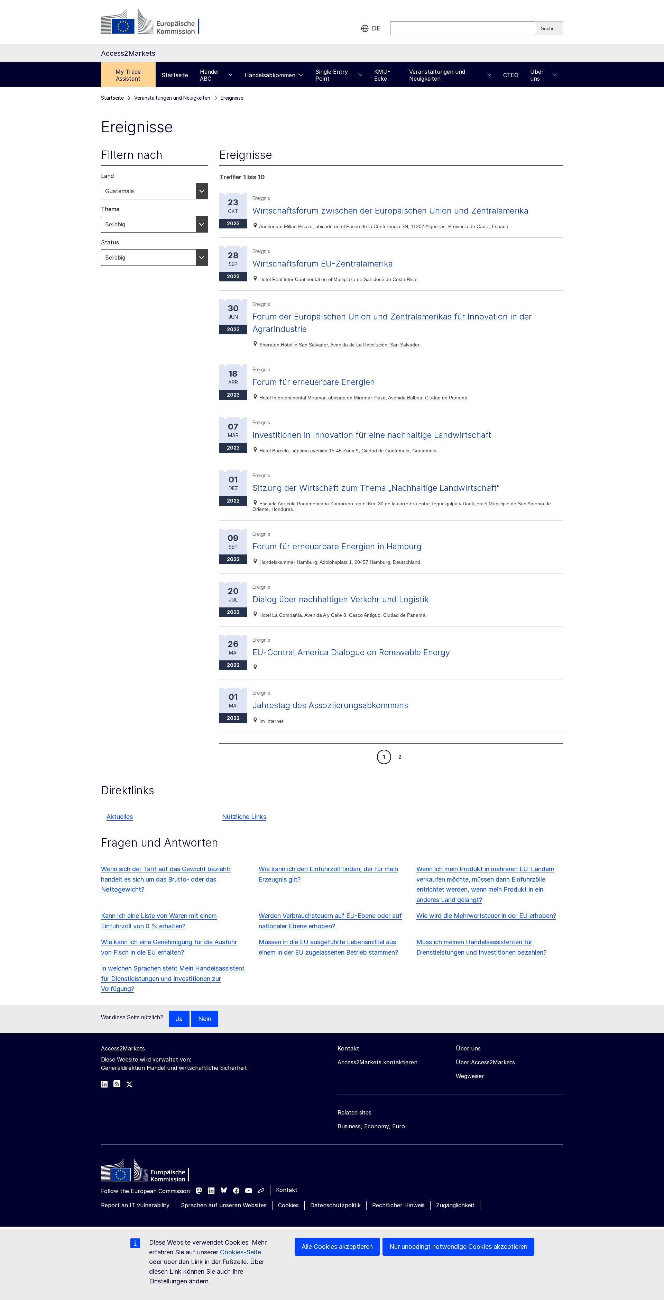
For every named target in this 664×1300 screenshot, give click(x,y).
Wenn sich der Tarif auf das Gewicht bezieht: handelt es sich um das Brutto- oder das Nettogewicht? (166, 879)
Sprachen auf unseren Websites (224, 1205)
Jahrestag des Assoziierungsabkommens (330, 705)
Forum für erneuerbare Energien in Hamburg (337, 546)
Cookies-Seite (240, 1252)
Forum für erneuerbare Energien (313, 382)
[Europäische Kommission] (157, 22)
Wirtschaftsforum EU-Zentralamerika (322, 264)
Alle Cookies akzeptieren (337, 1246)
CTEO (510, 75)
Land (107, 175)
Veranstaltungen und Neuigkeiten (437, 75)
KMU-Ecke (382, 75)
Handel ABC (209, 75)
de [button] (376, 28)
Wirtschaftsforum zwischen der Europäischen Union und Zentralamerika (390, 211)
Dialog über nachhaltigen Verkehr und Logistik (340, 599)
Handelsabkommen (270, 75)
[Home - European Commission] (151, 1171)
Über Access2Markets (485, 1062)
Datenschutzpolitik (335, 1205)
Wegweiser (470, 1076)
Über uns (537, 75)
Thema (110, 209)
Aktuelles (120, 816)
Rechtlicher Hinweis (398, 1205)
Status (110, 242)
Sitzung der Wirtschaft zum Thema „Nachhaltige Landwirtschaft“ (376, 488)
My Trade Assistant (128, 75)
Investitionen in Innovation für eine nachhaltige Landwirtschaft (371, 435)
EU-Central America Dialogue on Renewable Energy (351, 652)
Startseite (175, 75)
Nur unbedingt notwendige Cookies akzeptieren (458, 1246)
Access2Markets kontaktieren (377, 1062)
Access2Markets (123, 1048)
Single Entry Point (331, 75)
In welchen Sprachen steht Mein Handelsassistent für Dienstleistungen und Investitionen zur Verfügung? (173, 979)
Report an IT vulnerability (135, 1205)
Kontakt (286, 1189)
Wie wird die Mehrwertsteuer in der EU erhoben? (486, 915)
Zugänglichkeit (455, 1205)
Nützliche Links (244, 816)
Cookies (288, 1205)
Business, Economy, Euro (371, 1126)
